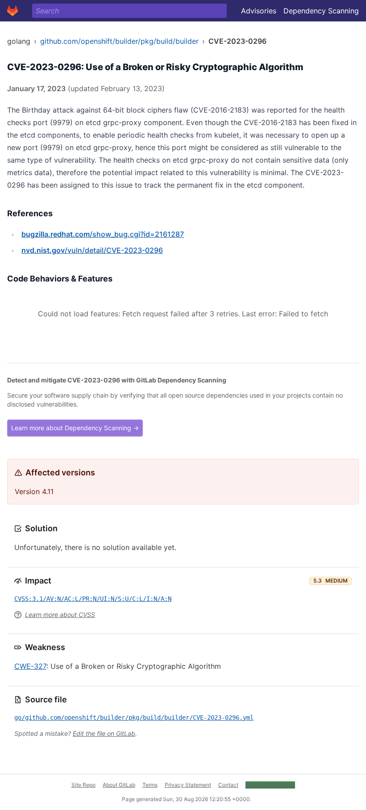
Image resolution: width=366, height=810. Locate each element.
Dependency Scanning (321, 10)
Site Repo (83, 784)
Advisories (258, 10)
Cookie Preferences (270, 784)
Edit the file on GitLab (104, 733)
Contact (228, 784)
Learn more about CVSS (60, 614)
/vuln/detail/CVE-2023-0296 (92, 250)
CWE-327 (30, 666)
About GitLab (119, 784)
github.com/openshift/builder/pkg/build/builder (119, 41)
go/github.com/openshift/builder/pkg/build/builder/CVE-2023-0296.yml (134, 717)
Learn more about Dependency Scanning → (75, 428)
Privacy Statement (188, 784)
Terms (150, 784)
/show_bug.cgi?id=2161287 (102, 234)
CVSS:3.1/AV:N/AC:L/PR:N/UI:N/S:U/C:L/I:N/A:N (92, 598)
